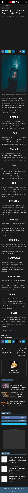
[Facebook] (2, 51)
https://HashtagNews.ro (14, 372)
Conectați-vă (22, 420)
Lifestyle (7, 7)
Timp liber (4, 387)
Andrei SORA (8, 18)
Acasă (2, 5)
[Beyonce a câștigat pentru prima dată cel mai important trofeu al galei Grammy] (5, 403)
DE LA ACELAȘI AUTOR (19, 380)
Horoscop (7, 5)
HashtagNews (12, 330)
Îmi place (23, 417)
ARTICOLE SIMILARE (7, 380)
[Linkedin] (13, 51)
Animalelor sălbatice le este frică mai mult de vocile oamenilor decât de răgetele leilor (21, 353)
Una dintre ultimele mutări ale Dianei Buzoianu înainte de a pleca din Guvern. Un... (17, 478)
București (17, 488)
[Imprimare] (20, 51)
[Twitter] (6, 51)
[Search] (26, 2)
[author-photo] (14, 368)
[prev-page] (2, 409)
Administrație (11, 488)
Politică (5, 488)
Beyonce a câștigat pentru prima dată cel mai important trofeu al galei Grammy (18, 403)
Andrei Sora (7, 335)
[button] (2, 2)
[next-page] (5, 409)
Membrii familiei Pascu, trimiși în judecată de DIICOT (7, 352)
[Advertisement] (14, 35)
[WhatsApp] (9, 51)
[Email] (16, 51)
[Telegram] (23, 51)
